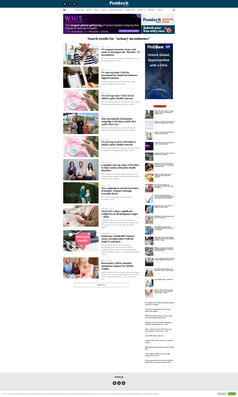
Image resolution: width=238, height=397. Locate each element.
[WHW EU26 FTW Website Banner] (102, 33)
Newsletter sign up (116, 10)
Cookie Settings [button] (222, 393)
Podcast (160, 10)
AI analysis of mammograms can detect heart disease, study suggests (164, 269)
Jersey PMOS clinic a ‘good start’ (163, 279)
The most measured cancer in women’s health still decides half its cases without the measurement (164, 197)
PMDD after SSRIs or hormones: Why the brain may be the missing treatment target (164, 165)
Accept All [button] (232, 393)
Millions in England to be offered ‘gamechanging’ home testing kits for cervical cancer (163, 249)
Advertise (151, 10)
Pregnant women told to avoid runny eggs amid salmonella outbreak (162, 175)
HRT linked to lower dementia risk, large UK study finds (164, 216)
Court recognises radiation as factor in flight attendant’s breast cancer (164, 259)
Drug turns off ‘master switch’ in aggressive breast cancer (163, 206)
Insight (96, 10)
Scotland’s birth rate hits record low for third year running (164, 153)
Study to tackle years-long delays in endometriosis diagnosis (164, 132)
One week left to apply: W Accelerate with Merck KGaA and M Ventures (163, 186)
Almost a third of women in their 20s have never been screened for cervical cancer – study (163, 291)
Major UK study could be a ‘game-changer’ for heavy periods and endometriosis (164, 112)
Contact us (141, 10)
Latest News (79, 10)
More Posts (101, 285)
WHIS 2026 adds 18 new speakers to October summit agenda (164, 143)
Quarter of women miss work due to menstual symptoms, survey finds (164, 122)
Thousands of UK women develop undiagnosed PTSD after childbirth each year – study (164, 239)
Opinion (89, 10)
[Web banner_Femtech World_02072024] (159, 98)
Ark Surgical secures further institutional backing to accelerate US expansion (163, 228)
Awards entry (130, 10)
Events (103, 10)
